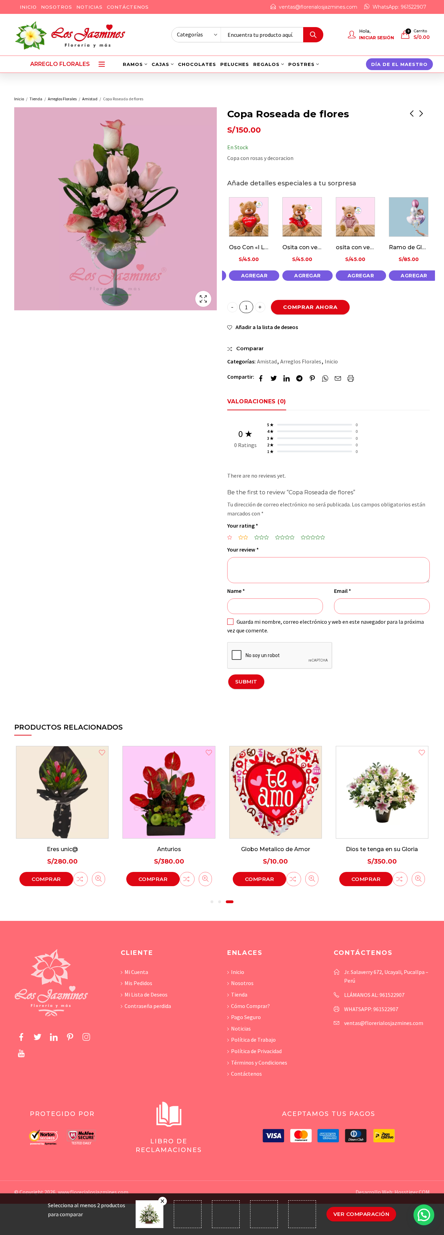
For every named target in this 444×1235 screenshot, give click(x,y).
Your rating (242, 525)
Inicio (19, 98)
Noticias (241, 1028)
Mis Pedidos (138, 983)
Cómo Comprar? (250, 1005)
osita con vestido (360, 247)
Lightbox (203, 299)
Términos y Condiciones (259, 1062)
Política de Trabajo (253, 1039)
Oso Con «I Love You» (259, 247)
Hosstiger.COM (412, 1191)
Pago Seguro (246, 1017)
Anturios (169, 849)
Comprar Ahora (310, 307)
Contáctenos (246, 1073)
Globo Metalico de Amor (275, 849)
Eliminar (162, 1201)
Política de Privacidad (256, 1051)
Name (236, 590)
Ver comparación (361, 1214)
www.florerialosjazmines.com (93, 1191)
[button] (212, 902)
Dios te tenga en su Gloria (382, 849)
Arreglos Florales (62, 98)
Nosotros (242, 983)
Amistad (89, 98)
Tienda (35, 98)
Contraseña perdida (148, 1005)
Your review (243, 549)
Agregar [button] (254, 275)
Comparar (80, 879)
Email (342, 590)
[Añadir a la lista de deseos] (102, 753)
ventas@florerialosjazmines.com (383, 1022)
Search (313, 34)
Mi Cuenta (136, 971)
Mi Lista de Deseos (146, 994)
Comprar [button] (46, 879)
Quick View (98, 879)
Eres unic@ (62, 849)
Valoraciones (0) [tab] (256, 401)
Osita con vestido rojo (313, 247)
